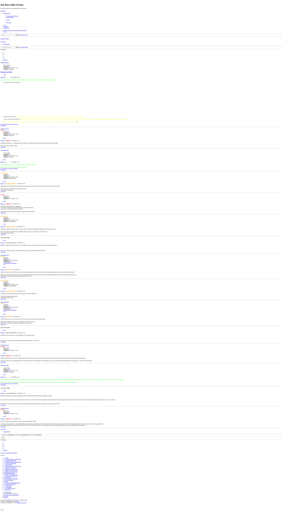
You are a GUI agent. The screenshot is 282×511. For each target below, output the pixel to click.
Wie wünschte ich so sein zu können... (9, 124)
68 (9, 175)
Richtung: (32, 434)
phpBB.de (16, 501)
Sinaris (2, 63)
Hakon (2, 130)
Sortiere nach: (17, 434)
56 (9, 197)
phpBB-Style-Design (21, 502)
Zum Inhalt (3, 11)
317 (9, 259)
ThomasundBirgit (5, 173)
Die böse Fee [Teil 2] (5, 38)
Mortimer (3, 256)
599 (9, 66)
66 (9, 349)
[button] (5, 60)
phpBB (8, 500)
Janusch (2, 194)
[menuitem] (12, 16)
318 (9, 132)
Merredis (3, 346)
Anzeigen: (4, 434)
